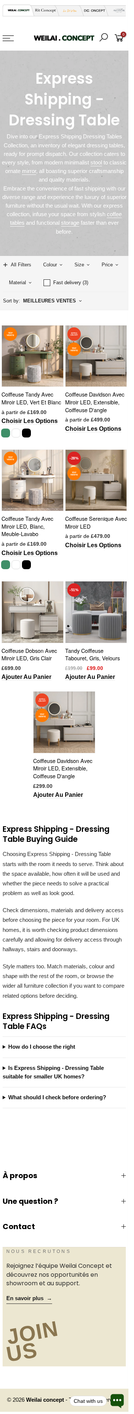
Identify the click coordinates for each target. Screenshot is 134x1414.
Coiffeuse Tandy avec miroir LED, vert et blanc (31, 398)
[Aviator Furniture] (117, 10)
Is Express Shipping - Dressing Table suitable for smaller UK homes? (53, 1072)
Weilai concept (46, 1400)
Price (107, 264)
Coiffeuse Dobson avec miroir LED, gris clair (29, 654)
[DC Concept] (92, 10)
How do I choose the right (41, 1047)
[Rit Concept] (43, 10)
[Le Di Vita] (68, 10)
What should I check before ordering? (57, 1097)
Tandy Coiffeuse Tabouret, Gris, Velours (92, 654)
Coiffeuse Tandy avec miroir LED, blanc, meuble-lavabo (27, 526)
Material (17, 282)
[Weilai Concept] (19, 10)
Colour (50, 264)
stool (96, 163)
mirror (29, 171)
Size (79, 264)
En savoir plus (29, 1298)
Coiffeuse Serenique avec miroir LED (96, 522)
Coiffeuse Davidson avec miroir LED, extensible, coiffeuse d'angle (94, 401)
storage (70, 223)
